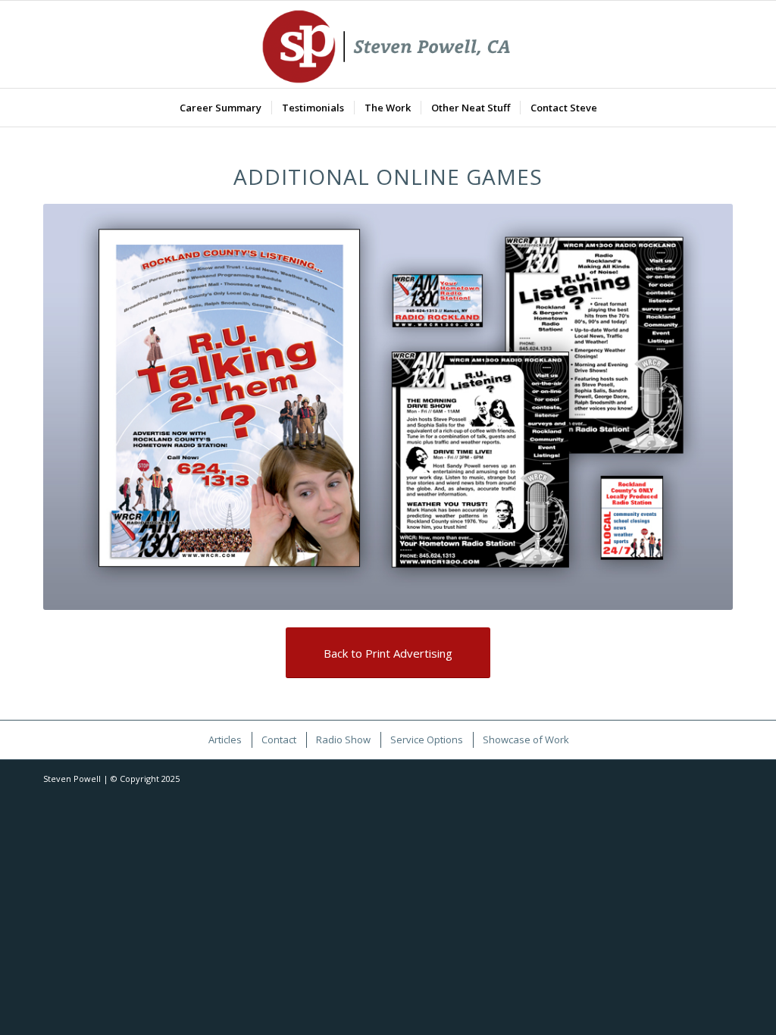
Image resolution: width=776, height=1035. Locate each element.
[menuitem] (220, 108)
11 (448, 592)
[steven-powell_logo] (388, 44)
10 (436, 592)
